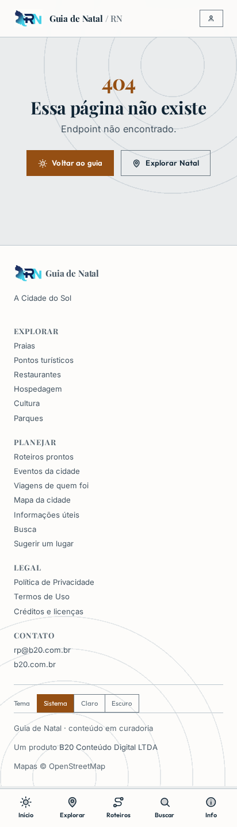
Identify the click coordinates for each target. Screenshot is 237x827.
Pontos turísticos (44, 360)
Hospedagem (38, 388)
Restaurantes (37, 374)
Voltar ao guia (77, 162)
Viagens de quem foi (51, 485)
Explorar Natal (172, 162)
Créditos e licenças (48, 611)
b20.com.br (35, 664)
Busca (25, 529)
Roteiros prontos (44, 456)
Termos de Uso (42, 596)
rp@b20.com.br (42, 649)
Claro (89, 703)
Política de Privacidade (54, 582)
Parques (28, 418)
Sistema (55, 703)
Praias (24, 345)
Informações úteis (46, 514)
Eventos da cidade (47, 471)
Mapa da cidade (42, 499)
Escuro (122, 703)
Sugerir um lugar (44, 543)
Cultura (27, 403)
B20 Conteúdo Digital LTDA (108, 747)
